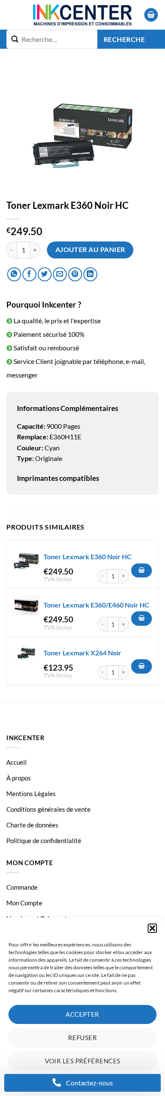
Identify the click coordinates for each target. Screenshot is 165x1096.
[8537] (141, 618)
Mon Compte (24, 903)
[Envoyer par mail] (60, 274)
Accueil (16, 762)
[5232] (141, 666)
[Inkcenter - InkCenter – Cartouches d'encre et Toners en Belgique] (83, 15)
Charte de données (32, 825)
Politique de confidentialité (43, 840)
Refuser (82, 1037)
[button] (152, 928)
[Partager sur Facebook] (29, 274)
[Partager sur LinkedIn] (90, 274)
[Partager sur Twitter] (45, 274)
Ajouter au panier (90, 249)
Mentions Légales (31, 793)
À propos (18, 778)
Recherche (124, 39)
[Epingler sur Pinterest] (75, 274)
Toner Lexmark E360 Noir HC (88, 556)
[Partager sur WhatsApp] (14, 274)
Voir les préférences (83, 1061)
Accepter (82, 1014)
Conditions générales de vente (48, 809)
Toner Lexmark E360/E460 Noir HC (96, 605)
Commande (22, 887)
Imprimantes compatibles (58, 478)
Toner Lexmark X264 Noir (82, 653)
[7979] (141, 570)
